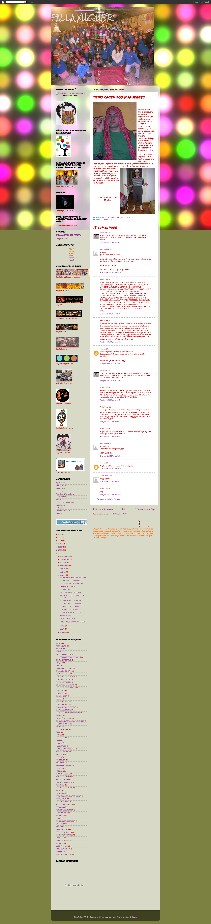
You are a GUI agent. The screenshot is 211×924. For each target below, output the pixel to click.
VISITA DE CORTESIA (63, 849)
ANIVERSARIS (61, 649)
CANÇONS (59, 663)
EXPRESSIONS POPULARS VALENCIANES (70, 721)
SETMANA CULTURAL (63, 832)
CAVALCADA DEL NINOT (64, 668)
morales (103, 232)
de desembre (64, 556)
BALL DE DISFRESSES (63, 654)
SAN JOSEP (60, 827)
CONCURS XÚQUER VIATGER (66, 688)
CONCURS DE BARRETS (64, 679)
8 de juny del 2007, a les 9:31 (110, 456)
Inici (124, 509)
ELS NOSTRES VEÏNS (63, 704)
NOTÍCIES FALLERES (63, 777)
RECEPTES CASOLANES (64, 804)
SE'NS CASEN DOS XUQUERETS (70, 613)
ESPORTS (59, 715)
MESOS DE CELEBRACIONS (69, 610)
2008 (60, 550)
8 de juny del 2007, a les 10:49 (110, 482)
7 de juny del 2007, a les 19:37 (110, 400)
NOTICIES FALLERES (63, 774)
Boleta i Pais (60, 488)
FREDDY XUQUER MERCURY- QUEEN (72, 622)
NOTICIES (59, 771)
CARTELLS (59, 665)
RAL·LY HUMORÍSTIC (63, 802)
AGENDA (59, 643)
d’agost (63, 569)
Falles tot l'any (61, 497)
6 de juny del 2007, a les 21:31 (110, 314)
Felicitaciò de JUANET (67, 587)
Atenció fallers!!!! (66, 616)
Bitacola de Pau (61, 486)
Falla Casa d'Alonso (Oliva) (65, 494)
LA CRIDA (59, 740)
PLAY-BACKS (60, 785)
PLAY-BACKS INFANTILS (64, 788)
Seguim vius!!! (65, 590)
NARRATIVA (60, 763)
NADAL (58, 757)
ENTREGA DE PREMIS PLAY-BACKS (68, 713)
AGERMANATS (61, 646)
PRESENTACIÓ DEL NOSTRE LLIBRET (68, 796)
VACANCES (59, 843)
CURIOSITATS (60, 690)
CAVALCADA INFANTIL (63, 671)
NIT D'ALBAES (60, 768)
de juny (63, 575)
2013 (60, 534)
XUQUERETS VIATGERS (64, 854)
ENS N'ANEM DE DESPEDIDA (70, 607)
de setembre (64, 566)
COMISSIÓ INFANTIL (63, 674)
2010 (60, 544)
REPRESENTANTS (62, 813)
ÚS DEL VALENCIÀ (62, 841)
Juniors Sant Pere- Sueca (65, 502)
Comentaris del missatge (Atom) (115, 514)
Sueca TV (59, 513)
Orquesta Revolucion (63, 511)
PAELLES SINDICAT (62, 779)
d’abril (62, 629)
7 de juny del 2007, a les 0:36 (110, 342)
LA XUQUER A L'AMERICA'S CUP (71, 584)
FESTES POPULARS (62, 729)
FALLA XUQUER (81, 17)
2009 (60, 547)
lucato (114, 917)
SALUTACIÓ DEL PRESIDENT (65, 821)
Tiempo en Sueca (62, 239)
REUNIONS (59, 815)
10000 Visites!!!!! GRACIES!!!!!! (70, 601)
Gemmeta (103, 249)
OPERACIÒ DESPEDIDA (67, 619)
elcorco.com (59, 491)
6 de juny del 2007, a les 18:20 (110, 273)
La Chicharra (60, 505)
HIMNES (59, 735)
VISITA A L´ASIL (62, 846)
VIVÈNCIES (59, 852)
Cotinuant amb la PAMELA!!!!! (70, 593)
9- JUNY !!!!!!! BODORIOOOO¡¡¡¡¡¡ (71, 604)
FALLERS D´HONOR (63, 724)
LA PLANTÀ (60, 743)
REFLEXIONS (60, 807)
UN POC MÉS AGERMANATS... (70, 581)
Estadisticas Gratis (70, 95)
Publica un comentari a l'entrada (108, 499)
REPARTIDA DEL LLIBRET (64, 810)
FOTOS (58, 732)
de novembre (65, 559)
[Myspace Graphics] (120, 527)
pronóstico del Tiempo (68, 235)
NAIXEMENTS (60, 760)
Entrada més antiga (145, 509)
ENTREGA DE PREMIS (63, 710)
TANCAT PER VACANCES (64, 835)
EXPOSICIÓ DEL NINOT (63, 718)
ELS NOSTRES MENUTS (64, 702)
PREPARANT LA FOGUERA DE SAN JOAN (72, 597)
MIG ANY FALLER (62, 752)
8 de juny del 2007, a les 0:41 (110, 421)
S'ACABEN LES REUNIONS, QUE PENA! (73, 578)
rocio (101, 349)
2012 (60, 537)
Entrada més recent (103, 509)
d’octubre (63, 562)
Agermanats (60, 483)
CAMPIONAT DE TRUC (63, 660)
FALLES (58, 727)
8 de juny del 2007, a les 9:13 (110, 437)
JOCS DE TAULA (61, 738)
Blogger (134, 917)
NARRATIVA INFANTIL (63, 765)
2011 (59, 541)
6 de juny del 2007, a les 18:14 (110, 243)
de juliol (63, 572)
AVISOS (58, 652)
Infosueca (59, 500)
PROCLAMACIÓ (61, 799)
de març (63, 632)
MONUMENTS (61, 754)
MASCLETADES (61, 746)
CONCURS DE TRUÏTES (63, 682)
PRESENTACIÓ (61, 793)
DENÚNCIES (60, 693)
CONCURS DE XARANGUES (65, 685)
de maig (63, 626)
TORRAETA (59, 838)
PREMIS (58, 790)
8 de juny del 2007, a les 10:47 (110, 469)
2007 (60, 553)
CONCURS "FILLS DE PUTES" (65, 677)
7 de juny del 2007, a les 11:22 (110, 363)
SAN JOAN (60, 824)
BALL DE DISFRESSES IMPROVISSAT (68, 657)
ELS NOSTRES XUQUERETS (110, 220)
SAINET (58, 818)
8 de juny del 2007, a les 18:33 (110, 494)
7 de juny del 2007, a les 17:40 (110, 381)
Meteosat (59, 508)
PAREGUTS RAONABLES (64, 782)
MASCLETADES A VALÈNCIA (65, 749)
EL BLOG (59, 699)
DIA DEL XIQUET (61, 696)
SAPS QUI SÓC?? (61, 829)
